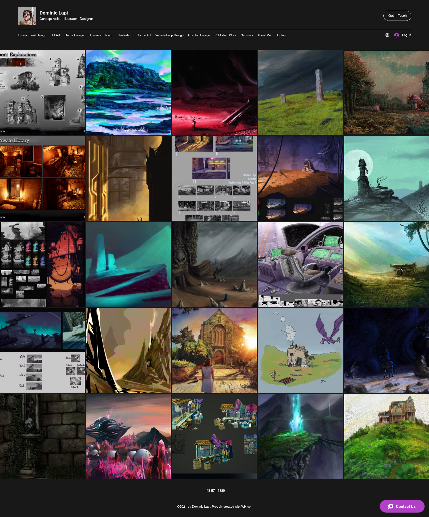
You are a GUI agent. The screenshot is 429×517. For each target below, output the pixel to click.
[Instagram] (387, 35)
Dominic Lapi (54, 13)
